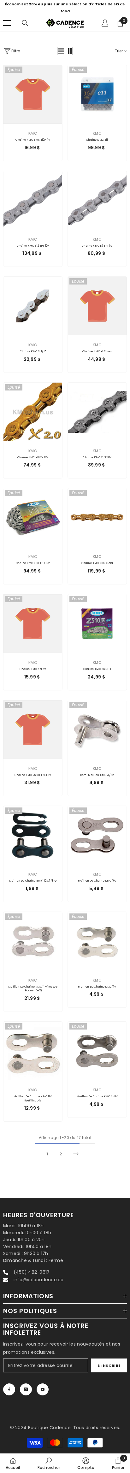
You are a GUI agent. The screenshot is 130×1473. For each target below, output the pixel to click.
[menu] (7, 23)
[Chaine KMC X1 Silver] (97, 306)
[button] (61, 51)
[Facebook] (9, 1389)
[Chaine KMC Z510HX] (97, 623)
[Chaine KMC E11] (97, 94)
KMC (32, 133)
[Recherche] (25, 23)
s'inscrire (109, 1365)
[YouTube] (43, 1389)
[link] (49, 1463)
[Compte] (105, 23)
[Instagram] (26, 1389)
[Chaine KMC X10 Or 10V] (32, 412)
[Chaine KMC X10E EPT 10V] (32, 517)
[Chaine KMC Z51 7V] (32, 623)
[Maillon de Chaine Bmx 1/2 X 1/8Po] (32, 835)
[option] (65, 7)
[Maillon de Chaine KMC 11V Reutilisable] (32, 1051)
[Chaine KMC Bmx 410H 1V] (32, 94)
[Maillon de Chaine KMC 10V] (97, 835)
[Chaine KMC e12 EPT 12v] (32, 200)
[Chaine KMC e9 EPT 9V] (97, 200)
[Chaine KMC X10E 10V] (97, 412)
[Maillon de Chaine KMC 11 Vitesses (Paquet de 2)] (32, 941)
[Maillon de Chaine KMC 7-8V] (97, 1051)
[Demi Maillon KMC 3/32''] (97, 729)
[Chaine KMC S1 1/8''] (32, 306)
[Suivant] (75, 1153)
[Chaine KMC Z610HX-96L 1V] (32, 729)
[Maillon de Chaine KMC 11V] (97, 941)
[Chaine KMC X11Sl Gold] (97, 517)
